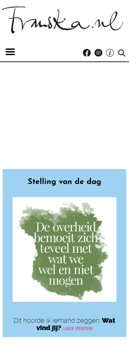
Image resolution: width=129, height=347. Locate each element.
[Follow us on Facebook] (88, 53)
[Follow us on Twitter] (111, 53)
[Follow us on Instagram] (100, 53)
